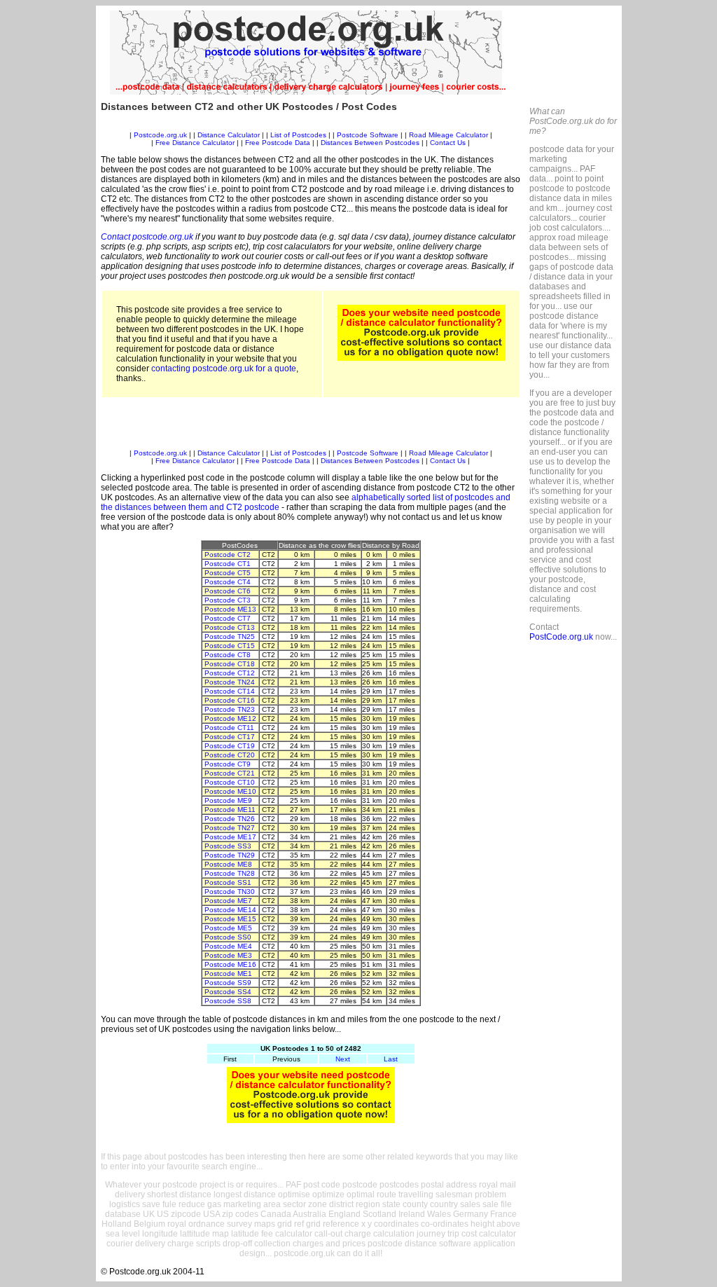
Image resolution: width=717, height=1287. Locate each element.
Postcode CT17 (229, 737)
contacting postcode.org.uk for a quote (223, 368)
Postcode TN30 (229, 891)
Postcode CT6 (227, 591)
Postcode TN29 (229, 855)
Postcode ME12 (230, 718)
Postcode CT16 (229, 700)
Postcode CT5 (227, 573)
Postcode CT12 (229, 673)
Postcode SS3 (227, 846)
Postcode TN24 (229, 682)
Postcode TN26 (229, 819)
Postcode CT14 (229, 691)
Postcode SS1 (227, 882)
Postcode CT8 (227, 655)
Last (391, 1059)
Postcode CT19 (229, 746)
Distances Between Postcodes (370, 142)
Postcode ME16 (230, 964)
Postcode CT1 (227, 563)
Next (342, 1059)
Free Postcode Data (277, 142)
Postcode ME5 (228, 928)
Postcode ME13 (230, 609)
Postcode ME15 (230, 919)
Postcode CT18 (229, 664)
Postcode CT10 (229, 782)
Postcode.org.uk (160, 135)
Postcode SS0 (227, 937)
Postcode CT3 (227, 600)
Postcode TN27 (229, 828)
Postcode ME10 (230, 791)
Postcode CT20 (229, 755)
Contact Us (449, 142)
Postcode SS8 (227, 1001)
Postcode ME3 (228, 955)
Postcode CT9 (227, 764)
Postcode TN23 (229, 709)
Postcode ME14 (230, 910)
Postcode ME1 (228, 973)
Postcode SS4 (227, 992)
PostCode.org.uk (561, 637)
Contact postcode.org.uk (147, 237)
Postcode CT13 (229, 627)
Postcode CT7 (227, 618)
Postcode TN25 (229, 636)
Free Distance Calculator (195, 142)
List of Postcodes (298, 135)
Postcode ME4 (228, 946)
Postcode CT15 (229, 645)
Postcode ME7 (228, 900)
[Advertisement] (311, 126)
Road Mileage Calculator (448, 135)
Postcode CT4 (227, 582)
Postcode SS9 (227, 982)
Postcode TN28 (229, 873)
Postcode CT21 (229, 773)
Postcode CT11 (229, 727)
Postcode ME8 (228, 864)
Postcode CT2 (227, 554)
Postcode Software (367, 135)
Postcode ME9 (228, 800)
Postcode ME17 (230, 837)
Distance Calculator (228, 135)
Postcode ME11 (230, 809)
